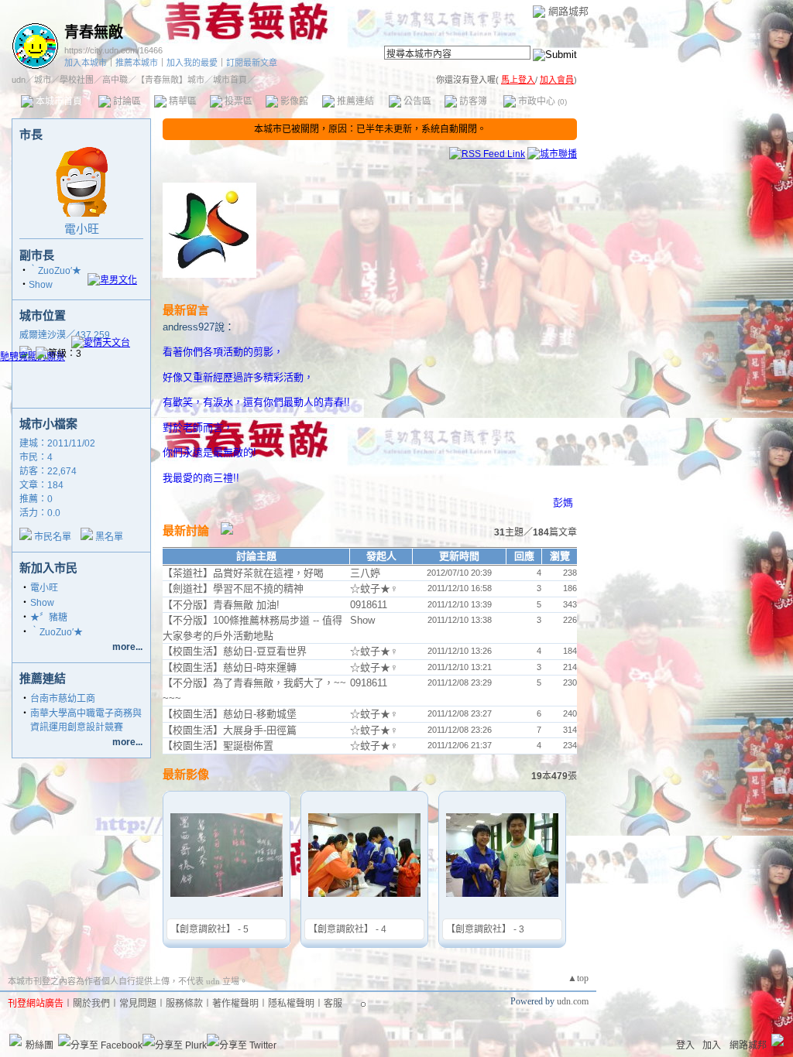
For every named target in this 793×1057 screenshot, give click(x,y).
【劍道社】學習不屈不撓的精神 (233, 588)
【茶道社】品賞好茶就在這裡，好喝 (243, 573)
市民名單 (52, 537)
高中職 (115, 79)
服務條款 (184, 1003)
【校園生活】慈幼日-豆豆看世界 (235, 651)
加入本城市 (85, 62)
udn (19, 79)
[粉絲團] (15, 1040)
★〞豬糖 (48, 617)
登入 (685, 1045)
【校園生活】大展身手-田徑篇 (230, 730)
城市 (42, 79)
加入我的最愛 (192, 62)
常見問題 (137, 1003)
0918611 (368, 605)
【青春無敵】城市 (170, 79)
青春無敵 (93, 32)
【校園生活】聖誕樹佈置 (218, 745)
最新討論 (186, 530)
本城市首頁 (57, 101)
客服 (333, 1003)
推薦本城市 (136, 62)
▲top (578, 978)
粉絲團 (39, 1045)
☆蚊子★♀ (374, 588)
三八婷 (365, 573)
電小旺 (81, 228)
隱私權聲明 (291, 1003)
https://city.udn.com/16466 (113, 50)
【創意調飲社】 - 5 (209, 929)
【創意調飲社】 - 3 (485, 929)
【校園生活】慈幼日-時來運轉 (230, 667)
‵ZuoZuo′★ (55, 270)
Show (41, 284)
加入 (711, 1045)
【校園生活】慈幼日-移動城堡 (230, 714)
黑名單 (109, 537)
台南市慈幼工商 (62, 698)
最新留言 (186, 309)
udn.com (573, 1001)
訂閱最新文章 (251, 62)
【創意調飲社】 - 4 (347, 929)
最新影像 (186, 774)
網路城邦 (568, 11)
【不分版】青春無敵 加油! (221, 605)
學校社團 (77, 79)
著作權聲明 (235, 1003)
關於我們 (91, 1003)
